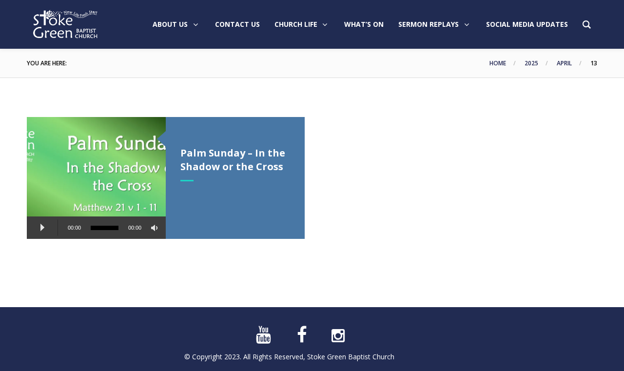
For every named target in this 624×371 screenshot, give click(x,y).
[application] (96, 229)
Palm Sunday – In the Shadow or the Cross (232, 159)
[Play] (42, 227)
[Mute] (156, 228)
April (564, 63)
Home (497, 63)
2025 (531, 63)
